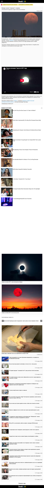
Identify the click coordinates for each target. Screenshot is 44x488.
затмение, (11, 40)
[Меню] (2, 1)
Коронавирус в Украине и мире (26, 4)
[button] (3, 321)
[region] (22, 56)
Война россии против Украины (10, 4)
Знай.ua (15, 100)
